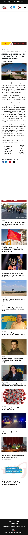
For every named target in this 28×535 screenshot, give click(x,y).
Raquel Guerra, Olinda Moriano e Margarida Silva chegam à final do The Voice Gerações (12, 275)
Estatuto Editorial (14, 521)
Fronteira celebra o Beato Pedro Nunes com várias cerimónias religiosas (12, 360)
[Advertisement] (14, 25)
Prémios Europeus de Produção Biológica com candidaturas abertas (13, 384)
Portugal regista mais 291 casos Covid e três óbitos (12, 408)
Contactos (14, 525)
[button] (19, 7)
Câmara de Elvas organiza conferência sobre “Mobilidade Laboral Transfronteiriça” (11, 482)
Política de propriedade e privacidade (14, 526)
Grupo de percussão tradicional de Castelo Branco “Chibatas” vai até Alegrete (13, 224)
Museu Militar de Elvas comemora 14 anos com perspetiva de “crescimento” (13, 457)
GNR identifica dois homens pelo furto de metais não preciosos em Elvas (12, 309)
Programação (14, 523)
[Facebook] (11, 7)
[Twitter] (14, 7)
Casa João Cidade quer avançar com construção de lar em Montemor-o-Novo (13, 334)
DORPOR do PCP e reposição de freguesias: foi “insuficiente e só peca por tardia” (12, 249)
